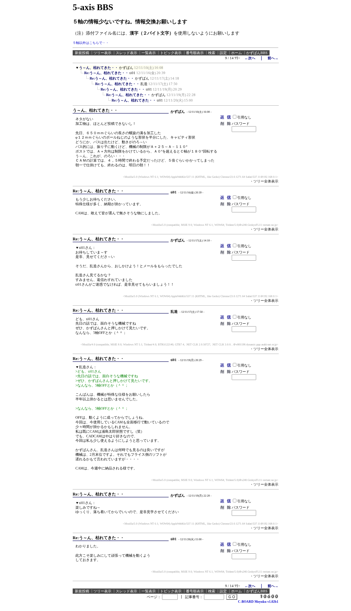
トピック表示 (171, 53)
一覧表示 (148, 53)
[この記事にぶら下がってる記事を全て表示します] (81, 75)
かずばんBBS (256, 53)
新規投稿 (82, 53)
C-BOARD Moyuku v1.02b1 (258, 602)
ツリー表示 (102, 53)
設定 (223, 53)
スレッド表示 (126, 53)
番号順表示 (195, 53)
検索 (211, 53)
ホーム (236, 53)
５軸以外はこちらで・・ (91, 43)
